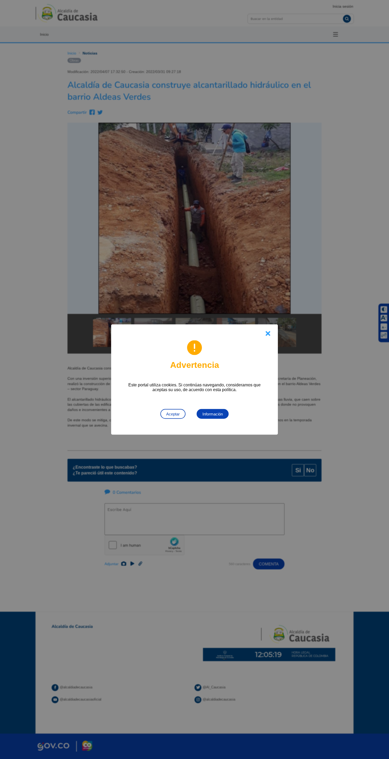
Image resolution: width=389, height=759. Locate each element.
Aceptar (173, 414)
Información (212, 414)
